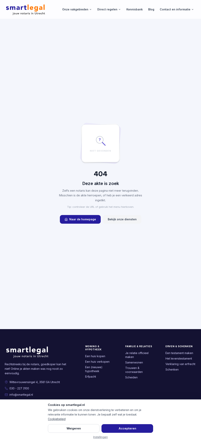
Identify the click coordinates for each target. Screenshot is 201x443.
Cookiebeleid (57, 419)
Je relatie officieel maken (137, 355)
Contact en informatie (175, 9)
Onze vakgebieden (75, 9)
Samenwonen (134, 362)
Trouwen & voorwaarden (134, 369)
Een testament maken (179, 353)
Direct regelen (107, 9)
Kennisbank (134, 9)
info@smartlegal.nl (21, 394)
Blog (151, 9)
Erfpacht (90, 376)
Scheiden (131, 377)
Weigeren (74, 428)
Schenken (172, 369)
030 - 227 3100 (19, 388)
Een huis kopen (95, 356)
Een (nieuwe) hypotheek (93, 369)
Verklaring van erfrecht (180, 364)
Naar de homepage (82, 219)
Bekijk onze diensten (122, 219)
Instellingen (100, 437)
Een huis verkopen (97, 361)
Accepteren (127, 428)
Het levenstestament (178, 358)
